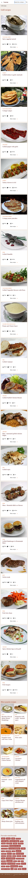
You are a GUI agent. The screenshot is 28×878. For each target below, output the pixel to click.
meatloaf (3, 856)
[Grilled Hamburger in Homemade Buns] (14, 527)
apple (3, 838)
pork (3, 858)
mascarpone (20, 853)
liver (14, 853)
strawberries (14, 866)
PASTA (3, 714)
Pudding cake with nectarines (19, 822)
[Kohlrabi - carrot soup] (7, 771)
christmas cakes (5, 846)
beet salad (18, 838)
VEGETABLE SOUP (6, 735)
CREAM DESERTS (5, 756)
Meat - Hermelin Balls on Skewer (12, 505)
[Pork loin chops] (14, 599)
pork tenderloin (10, 858)
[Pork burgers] (14, 670)
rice (22, 861)
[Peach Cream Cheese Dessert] (7, 750)
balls (13, 838)
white (24, 869)
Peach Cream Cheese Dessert (6, 759)
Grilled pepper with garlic (10, 146)
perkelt (24, 856)
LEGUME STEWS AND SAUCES (8, 324)
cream (3, 851)
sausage (4, 863)
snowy (23, 863)
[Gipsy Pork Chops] (7, 792)
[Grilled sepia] (14, 455)
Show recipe (13, 47)
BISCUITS (17, 735)
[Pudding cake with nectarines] (20, 813)
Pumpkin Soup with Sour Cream (7, 738)
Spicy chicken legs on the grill (11, 649)
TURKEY (4, 72)
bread (22, 841)
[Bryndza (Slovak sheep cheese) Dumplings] (7, 708)
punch (15, 861)
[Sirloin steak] (14, 563)
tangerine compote (5, 869)
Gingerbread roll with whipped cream (20, 781)
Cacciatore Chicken (18, 759)
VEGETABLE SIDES (6, 37)
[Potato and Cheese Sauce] (14, 312)
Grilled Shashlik (7, 254)
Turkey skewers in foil (9, 182)
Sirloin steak (6, 577)
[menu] (1, 2)
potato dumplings (20, 858)
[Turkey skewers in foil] (14, 168)
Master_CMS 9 (22, 874)
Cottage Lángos (7, 111)
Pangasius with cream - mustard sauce (20, 718)
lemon (9, 853)
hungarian (4, 853)
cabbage (3, 843)
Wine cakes (18, 737)
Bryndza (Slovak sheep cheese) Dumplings (7, 718)
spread (7, 866)
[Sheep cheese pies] (7, 813)
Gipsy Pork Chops (7, 800)
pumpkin (9, 861)
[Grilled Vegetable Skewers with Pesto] (14, 276)
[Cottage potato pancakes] (14, 204)
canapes (15, 843)
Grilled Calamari (7, 362)
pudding (3, 861)
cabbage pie (9, 843)
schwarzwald (11, 863)
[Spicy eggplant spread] (14, 25)
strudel (20, 866)
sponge (3, 866)
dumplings (8, 851)
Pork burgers (6, 685)
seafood (18, 863)
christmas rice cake (15, 846)
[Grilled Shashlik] (14, 240)
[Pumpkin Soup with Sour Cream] (7, 729)
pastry (14, 856)
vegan (19, 869)
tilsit (16, 869)
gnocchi (18, 851)
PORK (3, 252)
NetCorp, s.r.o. (10, 874)
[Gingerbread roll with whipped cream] (20, 771)
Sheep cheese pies (7, 821)
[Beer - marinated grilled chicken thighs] (14, 419)
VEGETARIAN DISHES (7, 108)
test (12, 869)
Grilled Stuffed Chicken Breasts (12, 398)
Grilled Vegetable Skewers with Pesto (13, 290)
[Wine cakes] (20, 729)
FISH (3, 359)
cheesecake (20, 843)
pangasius (9, 856)
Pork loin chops (7, 613)
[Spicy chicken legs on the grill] (14, 635)
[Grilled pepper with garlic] (14, 132)
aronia (8, 838)
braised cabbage (14, 841)
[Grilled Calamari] (14, 348)
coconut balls (4, 848)
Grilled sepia (6, 469)
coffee (23, 848)
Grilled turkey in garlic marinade (12, 75)
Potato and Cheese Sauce (10, 326)
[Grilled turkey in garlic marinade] (14, 61)
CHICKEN (4, 395)
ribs (19, 861)
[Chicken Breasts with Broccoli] (20, 792)
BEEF (3, 575)
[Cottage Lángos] (14, 96)
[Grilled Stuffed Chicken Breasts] (14, 383)
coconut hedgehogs (14, 848)
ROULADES (17, 777)
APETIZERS (4, 144)
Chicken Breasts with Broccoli (20, 801)
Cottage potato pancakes (9, 218)
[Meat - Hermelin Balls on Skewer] (14, 491)
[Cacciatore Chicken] (20, 750)
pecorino (19, 856)
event (13, 851)
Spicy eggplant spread (9, 39)
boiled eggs (5, 841)
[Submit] (26, 2)
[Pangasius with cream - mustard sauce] (20, 708)
